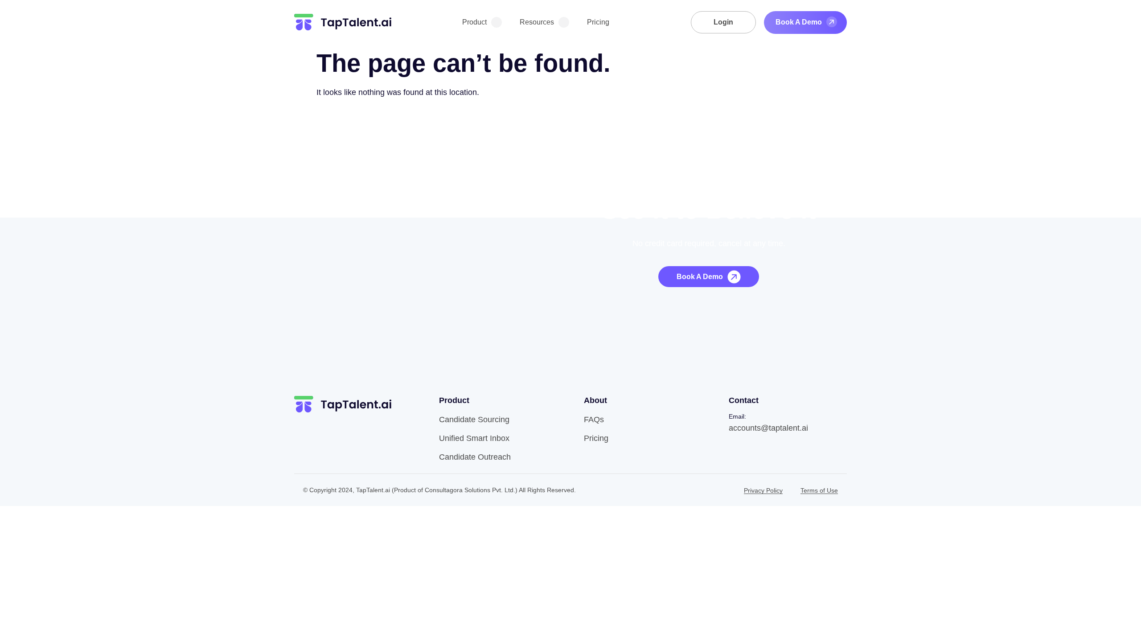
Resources (537, 22)
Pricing (598, 22)
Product (474, 22)
